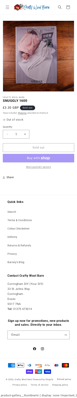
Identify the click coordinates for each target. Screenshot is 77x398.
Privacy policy (20, 385)
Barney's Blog (15, 262)
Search (11, 211)
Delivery (12, 236)
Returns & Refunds (19, 245)
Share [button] (10, 177)
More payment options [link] (38, 167)
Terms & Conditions (19, 220)
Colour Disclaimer (18, 228)
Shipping (22, 113)
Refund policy (64, 379)
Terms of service (39, 385)
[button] (7, 7)
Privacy (12, 253)
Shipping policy (60, 385)
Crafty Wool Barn (23, 379)
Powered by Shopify (43, 379)
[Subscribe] (65, 335)
